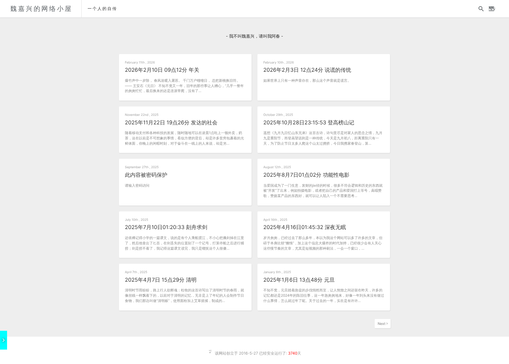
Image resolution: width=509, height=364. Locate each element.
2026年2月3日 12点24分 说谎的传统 (307, 70)
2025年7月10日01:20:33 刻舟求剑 (166, 227)
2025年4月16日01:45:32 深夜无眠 (304, 227)
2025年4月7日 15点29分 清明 (160, 280)
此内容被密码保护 (146, 175)
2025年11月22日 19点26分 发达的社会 (171, 123)
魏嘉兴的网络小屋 (41, 8)
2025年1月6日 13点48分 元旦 (299, 280)
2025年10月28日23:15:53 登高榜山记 (308, 123)
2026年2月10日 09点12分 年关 (162, 70)
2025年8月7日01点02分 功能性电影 (306, 175)
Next (382, 323)
